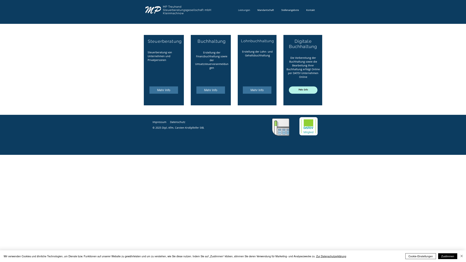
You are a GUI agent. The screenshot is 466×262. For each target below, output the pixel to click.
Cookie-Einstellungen (420, 256)
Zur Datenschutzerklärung (331, 256)
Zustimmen (447, 256)
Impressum (159, 122)
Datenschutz (177, 122)
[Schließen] (461, 256)
